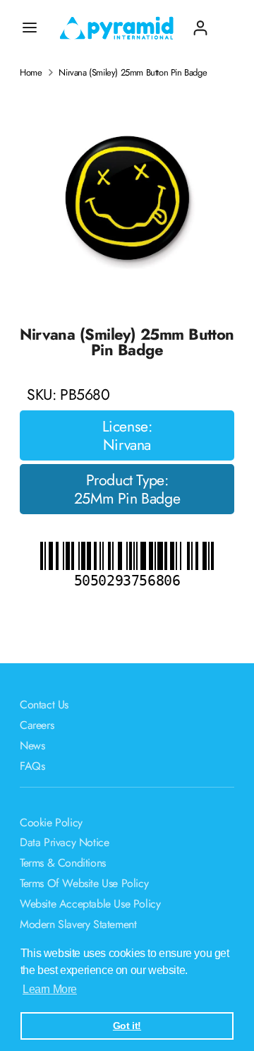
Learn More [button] (50, 989)
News (32, 745)
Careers (37, 725)
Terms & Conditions (63, 863)
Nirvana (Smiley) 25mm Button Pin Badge (133, 73)
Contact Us (44, 704)
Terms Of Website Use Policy (84, 883)
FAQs (32, 766)
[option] (127, 197)
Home (31, 73)
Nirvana (127, 445)
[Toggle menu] (29, 27)
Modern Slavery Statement (78, 924)
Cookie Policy (51, 822)
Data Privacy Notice (64, 842)
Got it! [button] (127, 1025)
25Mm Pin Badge (127, 498)
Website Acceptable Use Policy (90, 904)
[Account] (200, 22)
